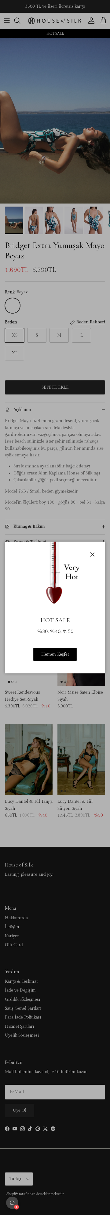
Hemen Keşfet (55, 654)
